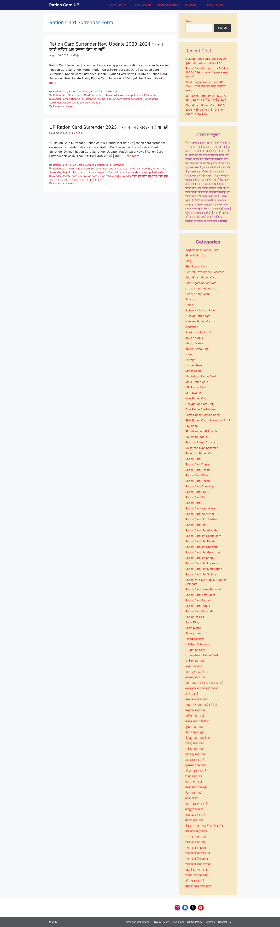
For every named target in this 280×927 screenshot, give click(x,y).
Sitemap (210, 921)
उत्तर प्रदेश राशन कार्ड (196, 699)
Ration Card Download (200, 486)
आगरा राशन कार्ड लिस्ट (196, 671)
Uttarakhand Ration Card (201, 655)
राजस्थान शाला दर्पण (195, 842)
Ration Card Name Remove (203, 589)
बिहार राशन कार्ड (193, 792)
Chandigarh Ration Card (201, 277)
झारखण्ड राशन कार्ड (195, 765)
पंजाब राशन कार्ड (193, 781)
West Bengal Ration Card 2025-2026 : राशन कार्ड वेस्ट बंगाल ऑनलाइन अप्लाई (206, 86)
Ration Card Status (168, 4)
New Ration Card (196, 398)
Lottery (190, 360)
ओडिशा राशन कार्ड (194, 715)
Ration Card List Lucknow (202, 563)
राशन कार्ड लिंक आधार (196, 858)
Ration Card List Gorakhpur (203, 552)
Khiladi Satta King (197, 349)
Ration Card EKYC (197, 491)
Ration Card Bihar (196, 475)
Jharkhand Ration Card (200, 332)
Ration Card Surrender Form (92, 168)
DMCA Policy (194, 921)
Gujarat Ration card (198, 316)
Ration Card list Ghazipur (201, 546)
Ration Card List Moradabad (203, 568)
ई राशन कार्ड (191, 693)
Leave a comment (63, 106)
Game (189, 305)
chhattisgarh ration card (200, 288)
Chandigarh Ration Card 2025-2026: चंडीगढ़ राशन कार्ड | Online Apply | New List (205, 109)
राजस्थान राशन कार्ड (195, 836)
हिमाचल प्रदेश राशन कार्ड (198, 886)
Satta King (192, 622)
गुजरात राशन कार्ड (194, 726)
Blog (188, 261)
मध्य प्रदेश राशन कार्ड (196, 803)
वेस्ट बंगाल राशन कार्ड (196, 869)
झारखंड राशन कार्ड (194, 759)
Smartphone (193, 633)
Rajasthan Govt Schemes (201, 448)
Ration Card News (64, 95)
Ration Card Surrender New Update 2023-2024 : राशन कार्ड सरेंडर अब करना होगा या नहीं (106, 46)
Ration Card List (142, 4)
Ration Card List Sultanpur (202, 574)
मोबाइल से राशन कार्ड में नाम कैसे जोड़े (204, 825)
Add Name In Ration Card (202, 250)
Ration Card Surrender (103, 91)
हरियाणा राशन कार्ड (194, 880)
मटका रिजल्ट (191, 798)
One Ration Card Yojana (200, 409)
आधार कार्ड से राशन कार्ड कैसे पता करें (204, 682)
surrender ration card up (86, 176)
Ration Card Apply (197, 464)
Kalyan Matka (194, 338)
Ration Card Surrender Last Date (88, 98)
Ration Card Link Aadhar (201, 519)
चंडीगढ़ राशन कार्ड (194, 743)
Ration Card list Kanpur (200, 557)
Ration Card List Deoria (200, 541)
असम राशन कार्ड (193, 666)
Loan (188, 354)
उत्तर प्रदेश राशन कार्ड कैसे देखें (201, 704)
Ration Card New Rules (82, 164)
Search (189, 21)
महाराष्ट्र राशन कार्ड (195, 814)
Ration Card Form (79, 91)
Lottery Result (194, 365)
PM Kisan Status (196, 437)
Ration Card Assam (197, 470)
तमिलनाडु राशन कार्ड (195, 770)
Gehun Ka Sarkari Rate (200, 310)
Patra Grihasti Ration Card (202, 415)
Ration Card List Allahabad (202, 530)
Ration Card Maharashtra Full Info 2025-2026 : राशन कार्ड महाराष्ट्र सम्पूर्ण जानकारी (207, 72)
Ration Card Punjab (198, 600)
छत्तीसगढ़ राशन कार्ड (195, 754)
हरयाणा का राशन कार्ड (196, 875)
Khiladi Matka (194, 343)
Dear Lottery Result (197, 294)
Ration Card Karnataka (200, 508)
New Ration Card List (199, 404)
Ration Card (115, 4)
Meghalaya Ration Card (200, 376)
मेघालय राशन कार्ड (194, 820)
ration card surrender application (123, 95)
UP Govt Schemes (197, 644)
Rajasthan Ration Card (200, 453)
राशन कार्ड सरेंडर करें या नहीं (144, 176)
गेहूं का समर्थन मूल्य (194, 732)
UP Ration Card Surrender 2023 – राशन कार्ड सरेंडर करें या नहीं (108, 127)
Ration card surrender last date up (130, 168)
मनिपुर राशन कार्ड (194, 809)
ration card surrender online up (132, 172)
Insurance (191, 4)
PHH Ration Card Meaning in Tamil (207, 420)
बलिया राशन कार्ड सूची (196, 787)
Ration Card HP (195, 502)
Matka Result (193, 371)
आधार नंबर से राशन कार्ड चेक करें (202, 688)
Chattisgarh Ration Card (201, 283)
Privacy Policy (161, 921)
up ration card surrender (86, 102)
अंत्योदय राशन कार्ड (194, 660)
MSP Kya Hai (193, 393)
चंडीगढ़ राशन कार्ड (194, 748)
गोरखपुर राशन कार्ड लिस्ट (197, 737)
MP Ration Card (195, 387)
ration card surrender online (125, 98)
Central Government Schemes (204, 272)
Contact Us (224, 921)
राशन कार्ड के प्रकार (195, 847)
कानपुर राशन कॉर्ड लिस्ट (197, 721)
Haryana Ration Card (199, 321)
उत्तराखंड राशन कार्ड (195, 710)
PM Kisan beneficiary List (201, 431)
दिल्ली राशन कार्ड (193, 776)
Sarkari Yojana (215, 4)
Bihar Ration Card (196, 255)
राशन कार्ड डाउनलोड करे (197, 853)
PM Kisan (191, 426)
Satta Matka (193, 627)
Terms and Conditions (136, 921)
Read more (131, 156)
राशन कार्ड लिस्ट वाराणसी (197, 864)
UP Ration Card (195, 649)
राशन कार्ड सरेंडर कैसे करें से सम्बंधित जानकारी (84, 179)
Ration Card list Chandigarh (203, 535)
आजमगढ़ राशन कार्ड (195, 677)
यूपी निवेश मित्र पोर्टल (196, 831)
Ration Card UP (64, 4)
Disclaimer (178, 921)
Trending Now (194, 638)
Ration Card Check (197, 480)
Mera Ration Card (196, 382)
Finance (190, 299)
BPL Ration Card (196, 266)
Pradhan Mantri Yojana (200, 442)
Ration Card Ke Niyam (199, 513)
